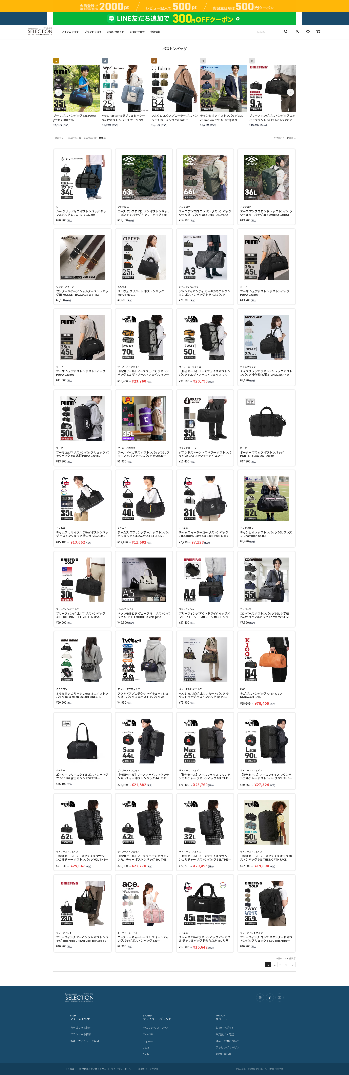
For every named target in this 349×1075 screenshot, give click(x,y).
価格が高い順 (90, 138)
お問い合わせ (137, 31)
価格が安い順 (74, 138)
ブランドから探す (80, 1034)
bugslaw (148, 1041)
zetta (146, 1047)
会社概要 (69, 1069)
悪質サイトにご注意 (148, 1069)
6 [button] (286, 964)
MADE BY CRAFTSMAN (155, 1027)
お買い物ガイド (115, 31)
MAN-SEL (148, 1034)
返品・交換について (227, 1041)
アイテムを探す (70, 31)
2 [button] (274, 964)
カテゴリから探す (80, 1027)
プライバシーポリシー (122, 1069)
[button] (293, 964)
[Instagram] (260, 997)
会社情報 (155, 31)
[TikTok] (270, 997)
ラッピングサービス (227, 1047)
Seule (146, 1054)
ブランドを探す (92, 31)
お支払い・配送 (225, 1034)
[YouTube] (279, 997)
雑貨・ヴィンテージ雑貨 (84, 1041)
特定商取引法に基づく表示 (92, 1069)
